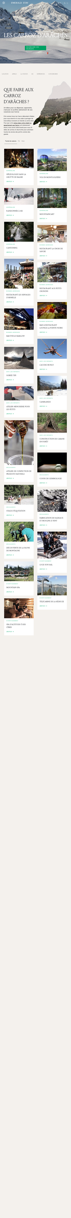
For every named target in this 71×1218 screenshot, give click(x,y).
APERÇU (14, 74)
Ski (32, 74)
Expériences (41, 74)
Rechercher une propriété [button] (32, 48)
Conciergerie (53, 74)
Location (5, 74)
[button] (18, 176)
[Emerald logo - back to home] (15, 3)
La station (24, 74)
